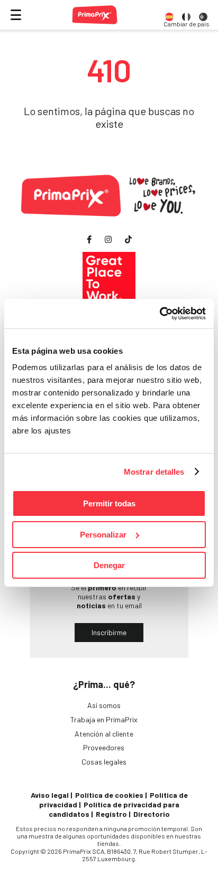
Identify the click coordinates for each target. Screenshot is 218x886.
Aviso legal (50, 794)
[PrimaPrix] (94, 15)
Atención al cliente (104, 733)
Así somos (104, 705)
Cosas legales (103, 761)
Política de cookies (109, 794)
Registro (111, 813)
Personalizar (103, 534)
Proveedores (103, 747)
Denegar (109, 565)
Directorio (151, 813)
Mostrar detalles (154, 471)
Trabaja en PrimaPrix (104, 719)
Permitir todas (109, 503)
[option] (169, 15)
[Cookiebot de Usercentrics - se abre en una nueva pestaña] (159, 314)
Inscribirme (109, 632)
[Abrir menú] (16, 15)
